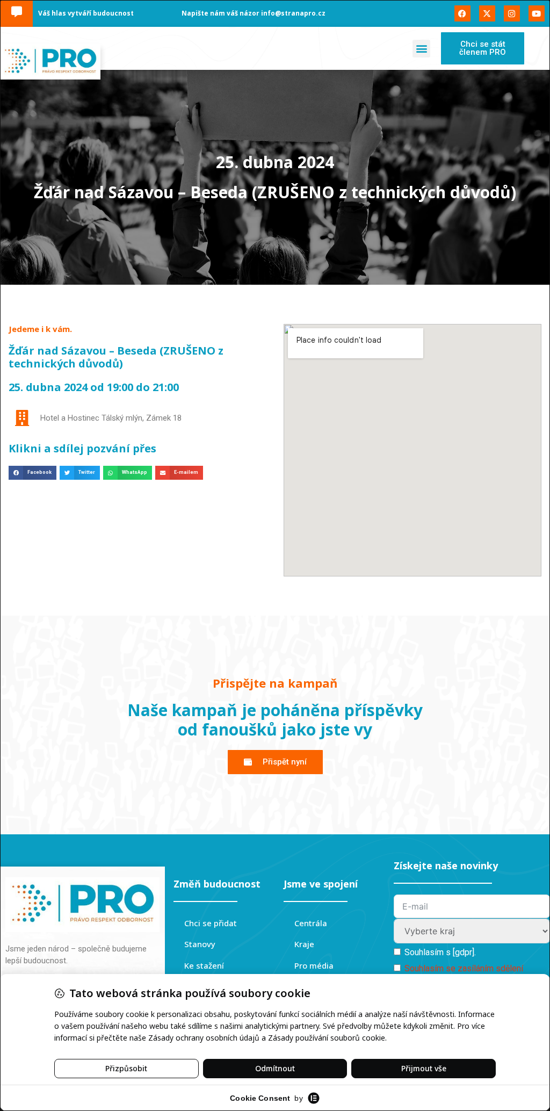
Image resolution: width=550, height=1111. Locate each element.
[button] (421, 48)
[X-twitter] (487, 13)
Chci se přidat (210, 923)
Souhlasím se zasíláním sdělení (463, 968)
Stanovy (199, 944)
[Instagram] (512, 13)
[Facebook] (462, 13)
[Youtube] (537, 13)
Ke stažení (204, 965)
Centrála (310, 923)
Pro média (314, 965)
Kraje (304, 944)
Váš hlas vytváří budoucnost (86, 13)
